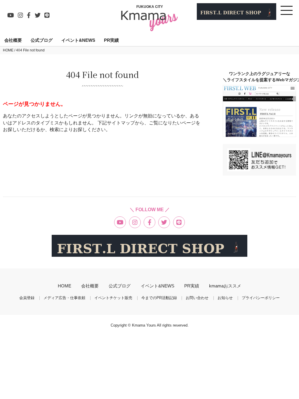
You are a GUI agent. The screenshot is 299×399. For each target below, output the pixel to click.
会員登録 (26, 298)
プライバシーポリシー (261, 298)
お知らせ (225, 298)
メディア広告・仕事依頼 (64, 298)
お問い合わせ (197, 298)
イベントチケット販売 (113, 298)
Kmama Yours (144, 325)
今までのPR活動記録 (159, 298)
